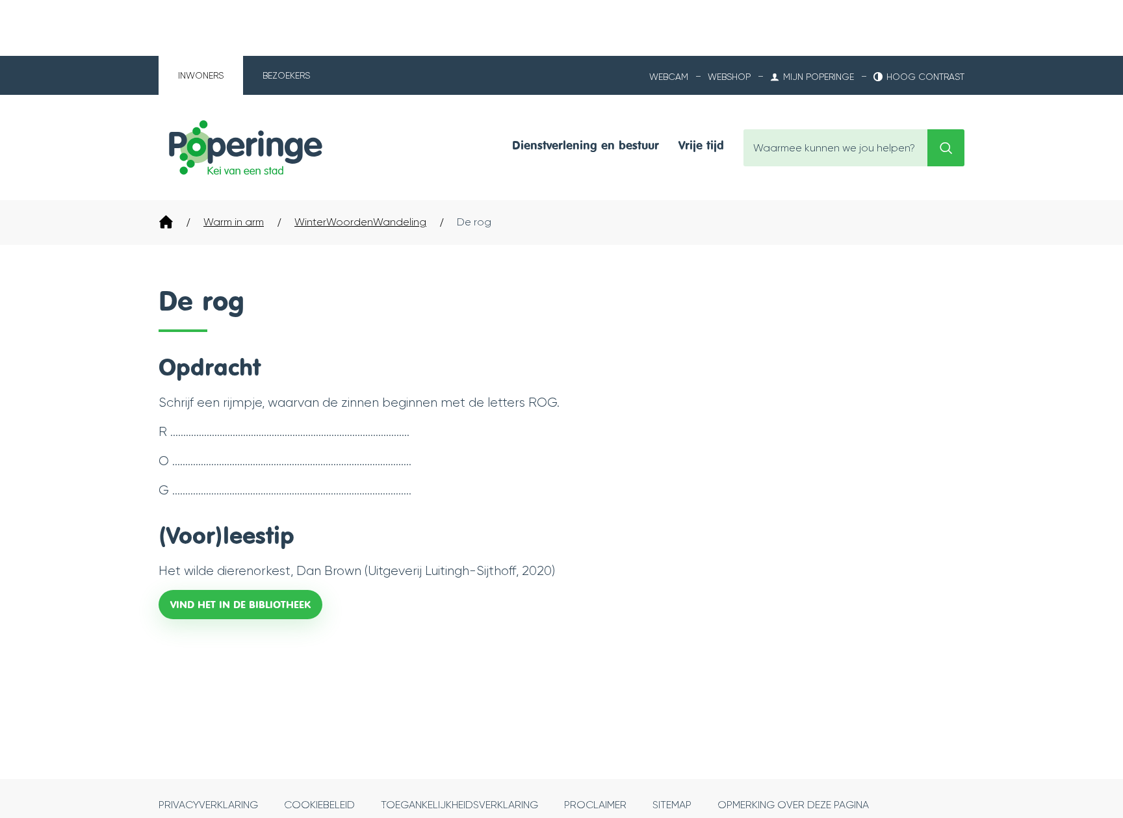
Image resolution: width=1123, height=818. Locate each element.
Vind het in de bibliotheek (240, 604)
